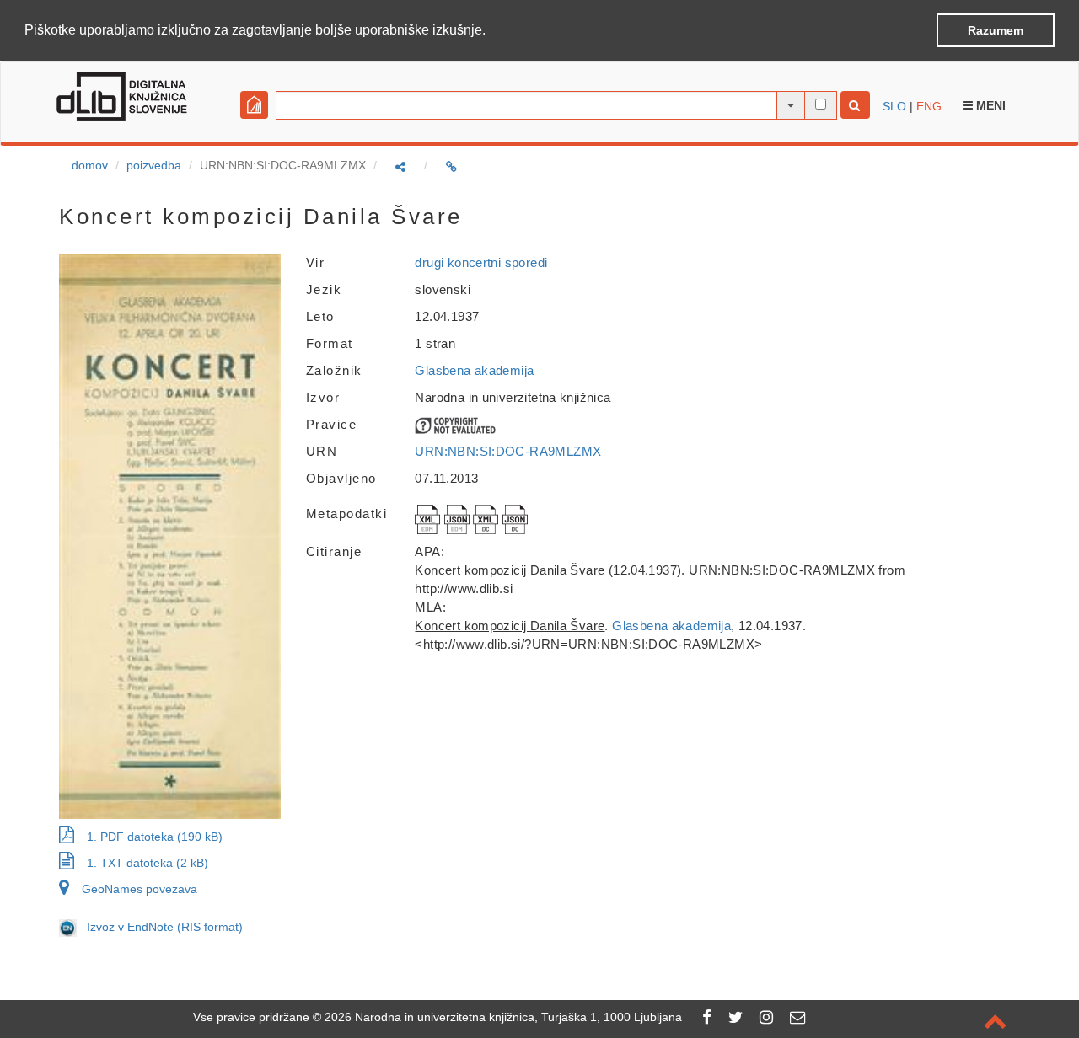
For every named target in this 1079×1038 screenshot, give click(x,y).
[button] (491, 31)
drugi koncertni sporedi (481, 262)
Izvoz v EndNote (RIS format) (160, 927)
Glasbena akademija (474, 370)
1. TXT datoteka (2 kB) (147, 862)
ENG (929, 106)
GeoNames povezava (139, 889)
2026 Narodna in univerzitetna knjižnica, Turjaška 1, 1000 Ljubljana (503, 1017)
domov (90, 165)
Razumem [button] (995, 30)
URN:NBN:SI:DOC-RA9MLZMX (508, 451)
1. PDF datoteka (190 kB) (155, 836)
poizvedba (153, 165)
